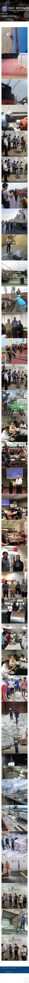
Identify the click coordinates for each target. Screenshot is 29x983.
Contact (25, 970)
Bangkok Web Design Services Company (19, 971)
